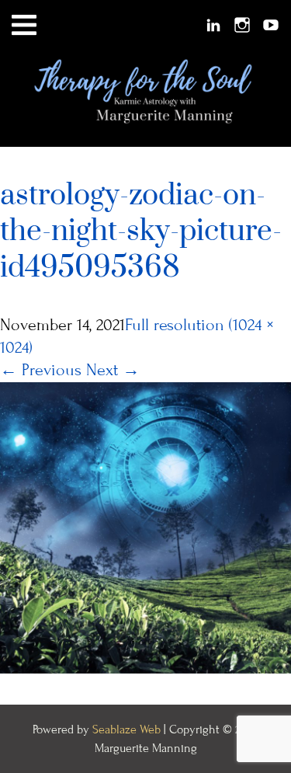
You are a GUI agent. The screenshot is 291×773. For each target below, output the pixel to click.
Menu (24, 25)
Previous (40, 370)
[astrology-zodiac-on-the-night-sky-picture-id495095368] (145, 526)
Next (113, 370)
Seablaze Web (128, 729)
